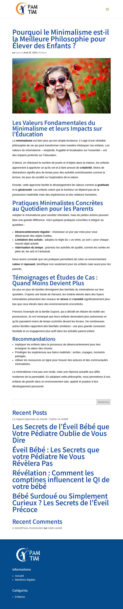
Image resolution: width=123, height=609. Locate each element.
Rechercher (103, 402)
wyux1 (19, 52)
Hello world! (55, 528)
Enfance (43, 52)
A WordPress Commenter (27, 528)
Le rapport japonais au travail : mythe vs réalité (40, 419)
